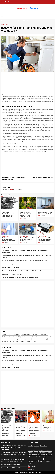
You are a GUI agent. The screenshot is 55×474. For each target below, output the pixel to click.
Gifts (23, 336)
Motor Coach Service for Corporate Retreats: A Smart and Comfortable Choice (23, 271)
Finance (11, 336)
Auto (10, 334)
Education (35, 334)
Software (5, 341)
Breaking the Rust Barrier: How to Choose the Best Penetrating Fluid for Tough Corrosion (25, 260)
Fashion (4, 336)
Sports (12, 341)
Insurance (5, 339)
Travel (35, 341)
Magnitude (31, 472)
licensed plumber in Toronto (32, 127)
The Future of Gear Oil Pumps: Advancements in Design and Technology (45, 229)
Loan (24, 339)
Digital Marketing (26, 334)
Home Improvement (5, 24)
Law (11, 339)
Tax (17, 341)
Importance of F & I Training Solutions (12, 274)
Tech (22, 341)
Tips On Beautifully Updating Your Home (43, 176)
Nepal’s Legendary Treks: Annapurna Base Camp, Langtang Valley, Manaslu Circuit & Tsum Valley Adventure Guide (27, 256)
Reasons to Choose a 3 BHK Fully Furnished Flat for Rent (45, 203)
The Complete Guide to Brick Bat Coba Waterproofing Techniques (27, 229)
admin (3, 35)
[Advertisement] (27, 83)
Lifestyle (17, 339)
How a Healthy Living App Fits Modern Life (13, 264)
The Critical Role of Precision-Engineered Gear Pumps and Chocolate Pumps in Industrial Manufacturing (9, 203)
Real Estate (36, 339)
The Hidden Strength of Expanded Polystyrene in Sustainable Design (20, 277)
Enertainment (43, 334)
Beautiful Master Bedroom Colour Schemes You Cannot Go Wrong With (14, 177)
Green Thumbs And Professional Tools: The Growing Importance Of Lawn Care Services (27, 203)
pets (29, 339)
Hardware (30, 336)
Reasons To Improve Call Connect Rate (12, 267)
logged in (11, 189)
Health (37, 336)
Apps (4, 334)
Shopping (44, 339)
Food (18, 336)
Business (17, 334)
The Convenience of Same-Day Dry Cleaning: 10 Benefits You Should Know (9, 229)
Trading (28, 341)
